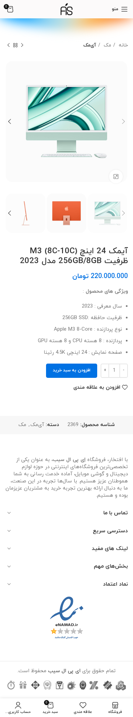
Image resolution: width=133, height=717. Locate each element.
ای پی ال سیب (64, 671)
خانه (122, 45)
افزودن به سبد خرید (71, 370)
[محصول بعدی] (8, 45)
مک (106, 45)
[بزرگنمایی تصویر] (116, 176)
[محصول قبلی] (22, 45)
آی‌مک (89, 45)
